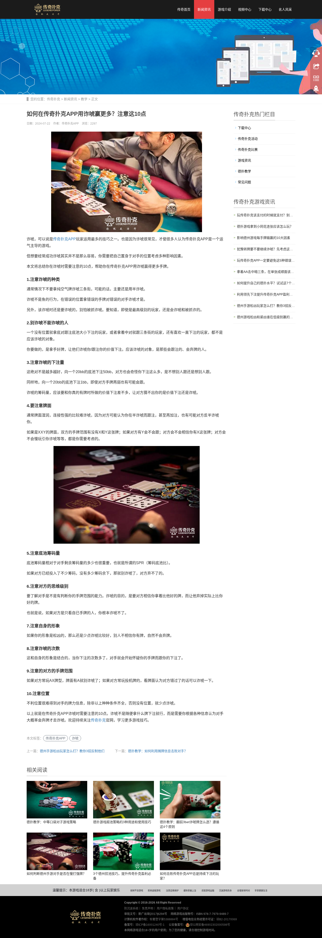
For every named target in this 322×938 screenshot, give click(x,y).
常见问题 (244, 182)
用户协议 (183, 908)
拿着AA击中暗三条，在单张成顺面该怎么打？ (266, 272)
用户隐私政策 (165, 908)
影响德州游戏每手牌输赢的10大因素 (263, 238)
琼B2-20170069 (226, 919)
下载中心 (265, 9)
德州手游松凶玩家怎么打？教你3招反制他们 (72, 751)
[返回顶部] (316, 90)
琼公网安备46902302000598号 (210, 924)
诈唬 (75, 738)
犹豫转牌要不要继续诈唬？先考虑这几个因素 (266, 249)
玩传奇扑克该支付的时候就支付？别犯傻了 (266, 215)
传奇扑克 (53, 99)
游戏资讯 (244, 160)
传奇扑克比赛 (248, 149)
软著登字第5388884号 (164, 919)
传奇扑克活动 (248, 139)
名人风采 (285, 9)
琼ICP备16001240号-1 (150, 924)
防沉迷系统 (131, 908)
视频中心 (244, 9)
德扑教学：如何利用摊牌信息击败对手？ (157, 751)
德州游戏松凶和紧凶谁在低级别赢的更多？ (266, 317)
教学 (84, 99)
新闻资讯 (204, 9)
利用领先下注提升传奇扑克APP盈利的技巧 (266, 294)
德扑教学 (244, 171)
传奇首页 (183, 9)
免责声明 (147, 908)
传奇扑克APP (64, 239)
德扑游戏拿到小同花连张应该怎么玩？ (265, 226)
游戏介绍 (224, 9)
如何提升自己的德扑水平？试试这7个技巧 (266, 283)
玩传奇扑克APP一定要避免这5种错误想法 (266, 260)
